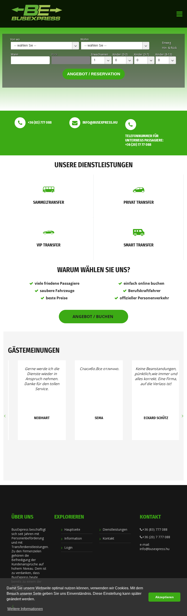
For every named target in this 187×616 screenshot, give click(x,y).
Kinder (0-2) (120, 54)
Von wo (15, 39)
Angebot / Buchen (93, 316)
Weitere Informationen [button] (25, 609)
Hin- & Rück (169, 48)
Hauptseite (72, 529)
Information (73, 538)
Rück (54, 54)
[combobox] (45, 45)
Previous (4, 416)
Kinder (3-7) (141, 54)
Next (182, 416)
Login (68, 547)
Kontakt (108, 538)
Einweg (166, 43)
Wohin (85, 39)
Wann (14, 54)
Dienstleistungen (115, 529)
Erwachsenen (99, 54)
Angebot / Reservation (93, 74)
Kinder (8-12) (164, 54)
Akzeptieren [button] (164, 597)
